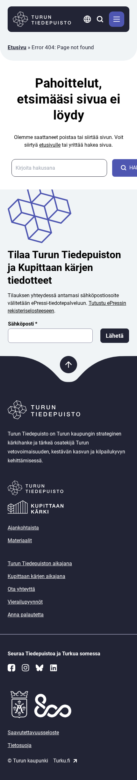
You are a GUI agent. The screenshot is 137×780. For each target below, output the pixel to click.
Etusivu (17, 47)
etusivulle (50, 145)
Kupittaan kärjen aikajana (36, 576)
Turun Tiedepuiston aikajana (40, 563)
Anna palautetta (26, 615)
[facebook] (11, 668)
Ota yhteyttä (21, 589)
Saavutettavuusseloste (33, 733)
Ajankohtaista (23, 528)
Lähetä (115, 335)
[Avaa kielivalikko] (87, 19)
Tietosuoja (20, 745)
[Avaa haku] (100, 19)
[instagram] (25, 668)
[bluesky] (39, 668)
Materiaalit (20, 540)
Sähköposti (22, 324)
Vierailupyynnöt (25, 602)
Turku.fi (61, 761)
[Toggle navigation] (116, 19)
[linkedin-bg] (53, 668)
